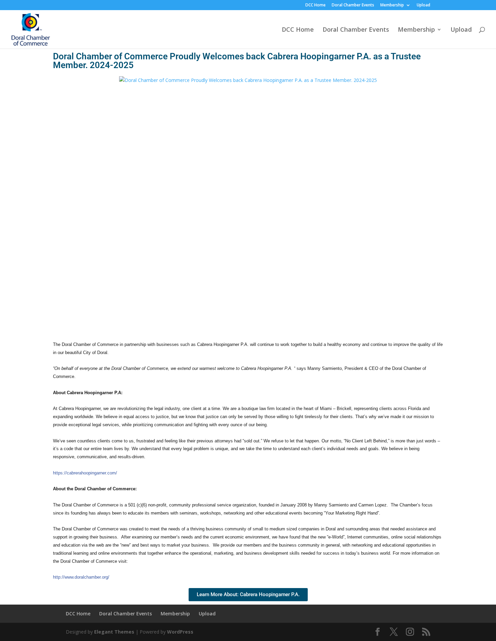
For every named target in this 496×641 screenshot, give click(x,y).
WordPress (180, 632)
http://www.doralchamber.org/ (81, 577)
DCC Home (315, 5)
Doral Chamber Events (353, 5)
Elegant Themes (114, 632)
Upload (423, 5)
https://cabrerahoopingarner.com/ (85, 472)
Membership (392, 5)
